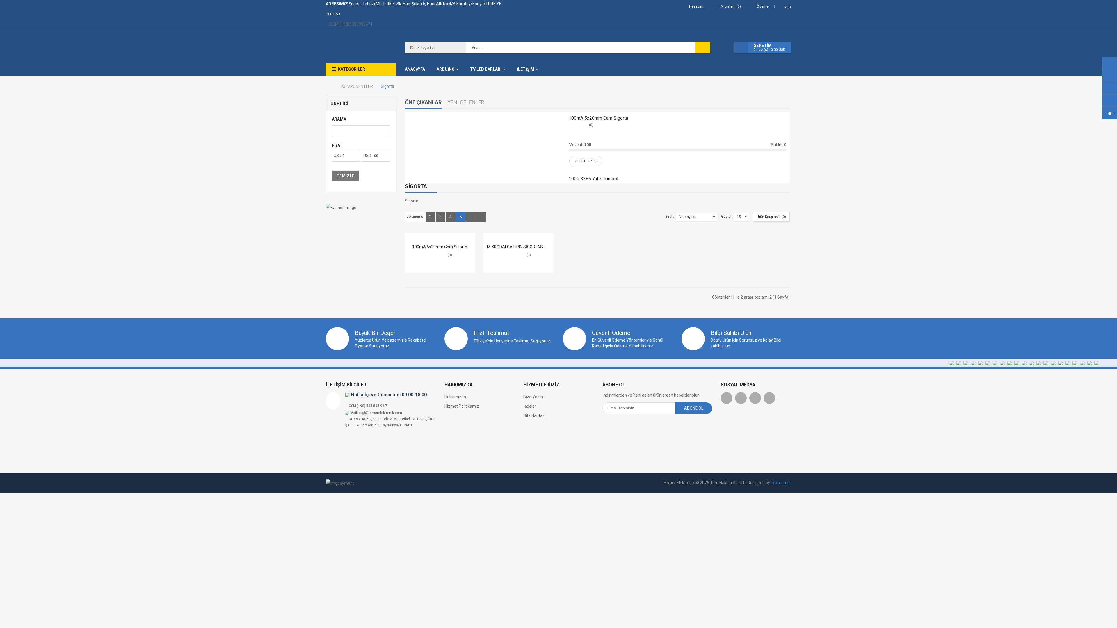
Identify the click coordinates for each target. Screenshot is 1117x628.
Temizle (345, 176)
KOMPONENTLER (357, 86)
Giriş (787, 6)
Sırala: (670, 217)
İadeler (529, 406)
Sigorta (387, 86)
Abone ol (693, 408)
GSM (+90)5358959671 (351, 24)
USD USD (334, 14)
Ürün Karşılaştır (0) (771, 217)
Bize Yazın (533, 397)
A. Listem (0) (730, 6)
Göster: (727, 217)
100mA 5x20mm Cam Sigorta (598, 118)
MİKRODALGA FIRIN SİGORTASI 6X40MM (524, 247)
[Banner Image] (361, 207)
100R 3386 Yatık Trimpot (593, 178)
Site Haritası (534, 415)
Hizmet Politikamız (461, 406)
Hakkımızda (455, 397)
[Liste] (471, 217)
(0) (591, 125)
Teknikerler (781, 482)
